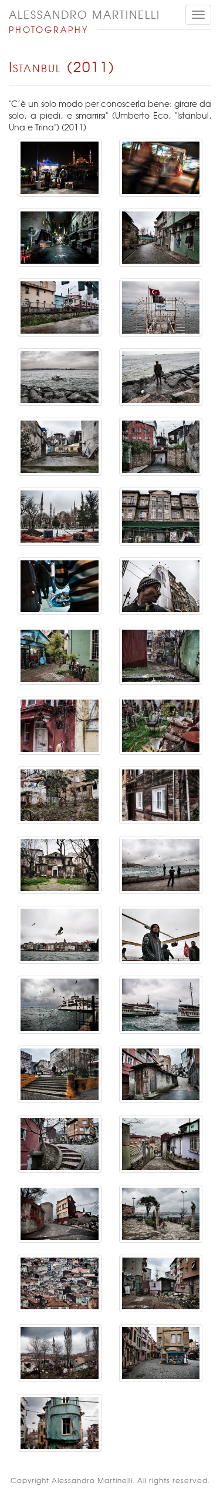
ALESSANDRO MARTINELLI (84, 14)
